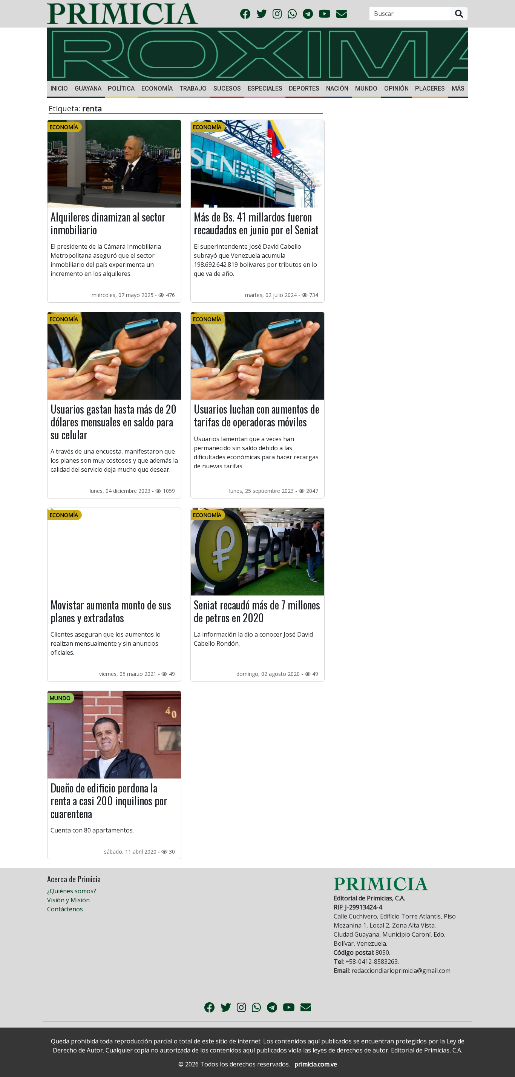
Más (458, 88)
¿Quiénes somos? (71, 891)
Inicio (59, 88)
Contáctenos (65, 909)
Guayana (88, 88)
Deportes (304, 88)
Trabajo (193, 88)
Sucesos (227, 88)
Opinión (396, 88)
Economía (157, 88)
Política (121, 88)
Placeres (430, 88)
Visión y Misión (68, 900)
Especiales (265, 88)
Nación (337, 88)
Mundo (366, 88)
